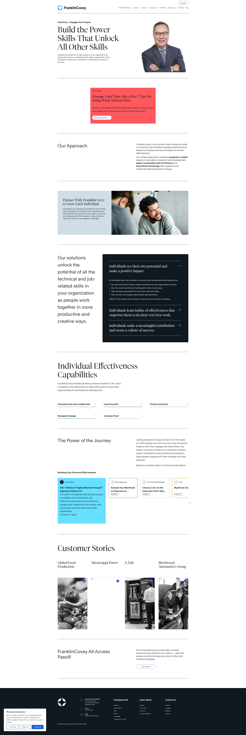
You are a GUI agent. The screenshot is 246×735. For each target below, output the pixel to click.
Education (181, 7)
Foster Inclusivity (159, 404)
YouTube (167, 713)
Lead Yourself (111, 404)
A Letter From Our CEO (120, 719)
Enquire (183, 3)
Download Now (101, 118)
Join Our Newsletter (145, 713)
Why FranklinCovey (125, 7)
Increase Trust (111, 416)
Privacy (116, 713)
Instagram (168, 711)
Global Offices (117, 708)
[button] (139, 8)
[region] (25, 720)
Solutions (135, 8)
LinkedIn (167, 705)
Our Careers (143, 708)
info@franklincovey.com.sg (92, 715)
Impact (144, 8)
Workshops (162, 7)
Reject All (25, 727)
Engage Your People (80, 22)
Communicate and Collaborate (74, 404)
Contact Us (142, 711)
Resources (171, 8)
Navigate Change (67, 416)
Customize (12, 727)
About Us (116, 705)
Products (153, 8)
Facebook (168, 708)
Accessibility (117, 716)
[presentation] (55, 502)
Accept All (37, 727)
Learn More (145, 667)
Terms (115, 711)
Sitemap (142, 705)
